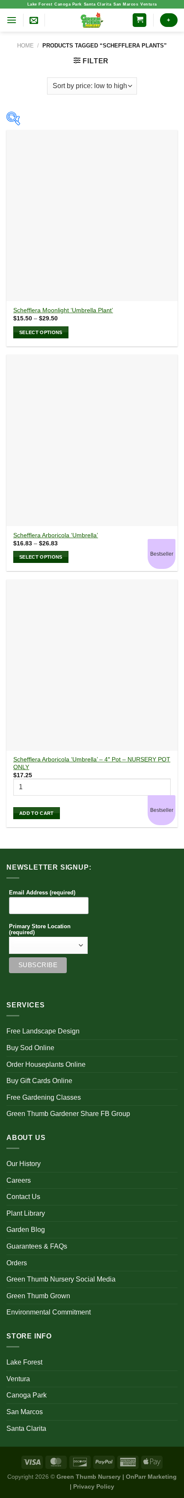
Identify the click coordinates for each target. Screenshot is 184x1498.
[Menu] (11, 19)
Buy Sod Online (30, 1047)
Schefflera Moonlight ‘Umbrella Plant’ (63, 310)
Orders (16, 1263)
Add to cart (36, 813)
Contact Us (23, 1196)
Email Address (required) (42, 893)
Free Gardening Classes (43, 1097)
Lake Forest (40, 4)
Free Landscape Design (43, 1031)
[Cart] (139, 20)
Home (25, 45)
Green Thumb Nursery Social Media (61, 1279)
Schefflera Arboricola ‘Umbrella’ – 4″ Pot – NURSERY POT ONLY (91, 763)
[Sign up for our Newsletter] (34, 20)
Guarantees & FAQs (36, 1246)
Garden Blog (25, 1229)
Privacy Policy (93, 1486)
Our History (23, 1163)
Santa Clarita (98, 4)
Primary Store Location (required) (40, 930)
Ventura (148, 4)
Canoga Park (68, 4)
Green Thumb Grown (38, 1296)
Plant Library (25, 1213)
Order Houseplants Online (46, 1064)
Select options (40, 332)
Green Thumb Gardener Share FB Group (68, 1113)
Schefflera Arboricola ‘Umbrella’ (55, 535)
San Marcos (125, 4)
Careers (18, 1180)
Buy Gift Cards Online (39, 1080)
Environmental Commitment (48, 1312)
